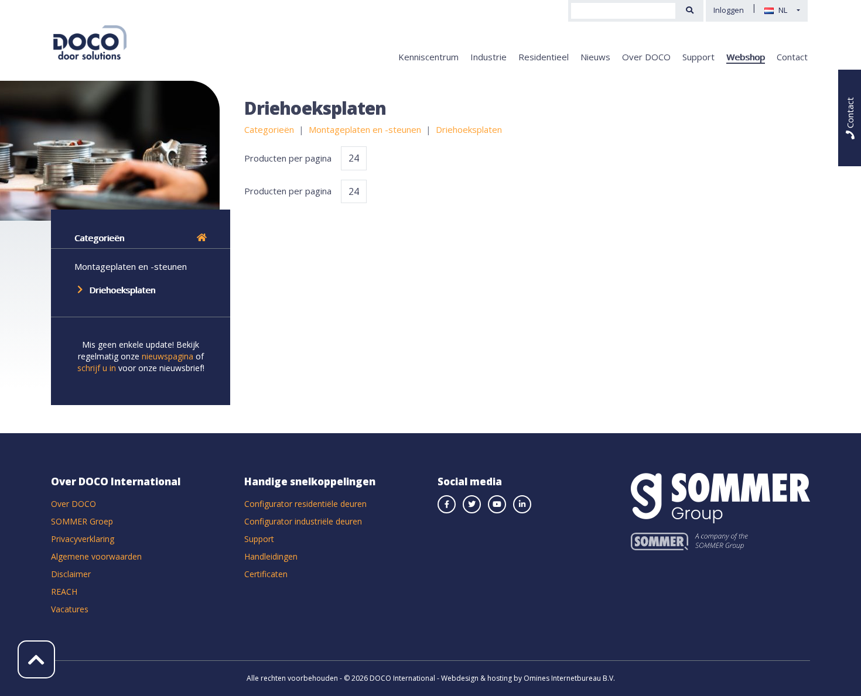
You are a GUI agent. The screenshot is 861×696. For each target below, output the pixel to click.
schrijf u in (96, 367)
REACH (64, 591)
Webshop (745, 57)
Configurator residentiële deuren (305, 503)
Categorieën (99, 238)
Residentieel (543, 57)
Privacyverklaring (82, 538)
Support (698, 57)
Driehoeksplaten (122, 290)
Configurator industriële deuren (303, 521)
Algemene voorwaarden (96, 556)
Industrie (488, 57)
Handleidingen (271, 556)
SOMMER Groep (82, 521)
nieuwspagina (167, 356)
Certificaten (266, 574)
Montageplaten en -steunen (130, 266)
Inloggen (728, 10)
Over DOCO (646, 57)
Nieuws (595, 57)
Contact (792, 57)
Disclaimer (71, 574)
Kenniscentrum (428, 57)
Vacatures (69, 609)
